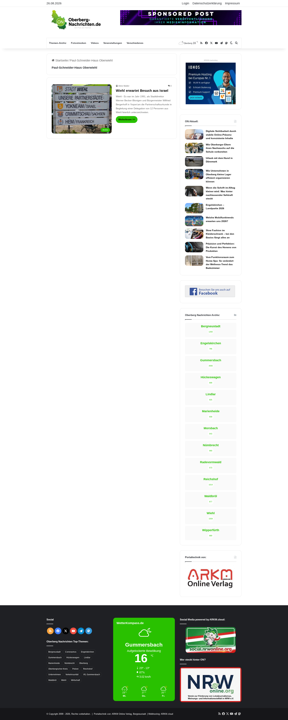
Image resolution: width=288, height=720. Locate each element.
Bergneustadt (54, 652)
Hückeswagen (72, 657)
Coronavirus (70, 652)
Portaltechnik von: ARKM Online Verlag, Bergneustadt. (120, 714)
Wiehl (63, 680)
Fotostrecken (78, 43)
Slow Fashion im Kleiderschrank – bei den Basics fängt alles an (220, 234)
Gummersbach (55, 657)
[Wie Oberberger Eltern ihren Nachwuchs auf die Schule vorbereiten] (194, 148)
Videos (95, 43)
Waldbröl (52, 680)
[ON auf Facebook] (210, 296)
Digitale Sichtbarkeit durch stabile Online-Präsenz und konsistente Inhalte (221, 135)
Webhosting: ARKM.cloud (160, 714)
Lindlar (87, 657)
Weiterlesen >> (126, 119)
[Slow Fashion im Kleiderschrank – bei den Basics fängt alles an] (194, 234)
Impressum (232, 3)
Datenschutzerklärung (207, 3)
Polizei (75, 669)
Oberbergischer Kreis (58, 669)
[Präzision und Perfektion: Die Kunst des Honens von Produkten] (194, 247)
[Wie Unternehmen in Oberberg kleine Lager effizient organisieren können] (194, 174)
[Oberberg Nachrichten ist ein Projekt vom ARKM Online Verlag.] (210, 590)
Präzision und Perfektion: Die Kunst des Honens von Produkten (221, 247)
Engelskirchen (87, 652)
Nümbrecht (69, 663)
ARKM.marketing (211, 60)
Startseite (61, 60)
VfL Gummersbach (91, 674)
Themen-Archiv (57, 43)
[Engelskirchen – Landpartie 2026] (194, 208)
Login (185, 3)
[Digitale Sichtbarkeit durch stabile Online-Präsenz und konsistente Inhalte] (194, 134)
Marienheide (54, 663)
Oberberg (83, 663)
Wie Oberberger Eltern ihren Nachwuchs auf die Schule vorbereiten (220, 148)
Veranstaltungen (112, 43)
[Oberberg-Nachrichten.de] (75, 19)
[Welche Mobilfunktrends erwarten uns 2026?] (194, 221)
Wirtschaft (75, 680)
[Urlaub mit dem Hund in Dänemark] (194, 161)
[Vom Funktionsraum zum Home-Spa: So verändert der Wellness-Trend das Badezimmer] (194, 260)
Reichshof (87, 669)
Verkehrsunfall (72, 674)
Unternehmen (54, 674)
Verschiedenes (135, 43)
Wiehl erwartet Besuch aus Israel (142, 90)
